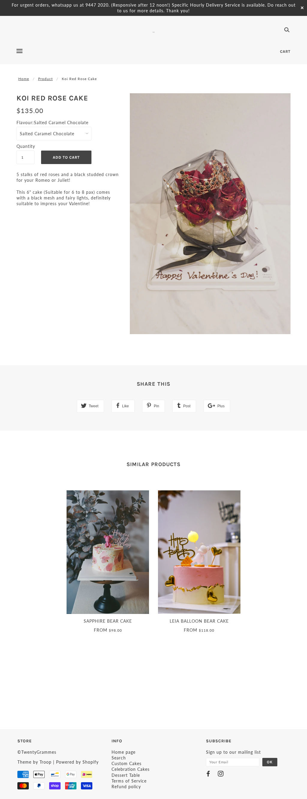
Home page (124, 752)
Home (23, 78)
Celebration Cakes (131, 769)
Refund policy (126, 786)
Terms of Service (129, 780)
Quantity (25, 146)
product (45, 78)
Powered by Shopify (77, 762)
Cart (285, 51)
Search (119, 757)
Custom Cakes (127, 763)
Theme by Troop (34, 762)
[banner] (154, 31)
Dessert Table (126, 775)
